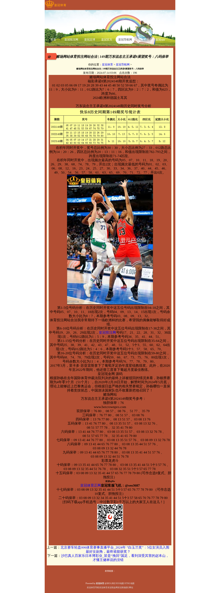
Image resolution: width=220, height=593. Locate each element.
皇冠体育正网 (90, 485)
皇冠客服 (122, 587)
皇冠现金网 (112, 587)
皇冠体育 (107, 64)
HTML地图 (129, 583)
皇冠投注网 (107, 332)
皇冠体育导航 (93, 587)
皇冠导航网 (123, 64)
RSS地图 (120, 583)
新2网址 (129, 587)
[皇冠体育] (55, 8)
